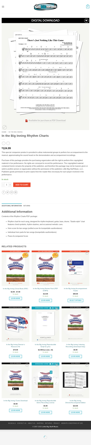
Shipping (40, 423)
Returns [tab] (26, 206)
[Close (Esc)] (22, 432)
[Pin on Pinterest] (16, 192)
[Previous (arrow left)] (2, 441)
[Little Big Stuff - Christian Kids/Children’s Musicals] (45, 6)
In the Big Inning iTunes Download (16, 400)
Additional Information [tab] (12, 206)
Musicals (12, 423)
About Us (31, 423)
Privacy (57, 423)
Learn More (15, 298)
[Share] (15, 432)
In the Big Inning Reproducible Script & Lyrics (45, 345)
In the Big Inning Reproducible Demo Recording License (45, 402)
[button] (3, 6)
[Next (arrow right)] (9, 441)
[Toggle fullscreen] (9, 432)
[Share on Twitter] (8, 192)
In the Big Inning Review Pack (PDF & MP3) (45, 289)
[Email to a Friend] (12, 192)
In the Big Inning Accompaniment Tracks (75, 289)
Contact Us (21, 423)
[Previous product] (8, 143)
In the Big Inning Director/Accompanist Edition (75, 402)
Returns (48, 423)
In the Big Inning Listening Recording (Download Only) (75, 345)
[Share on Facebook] (4, 192)
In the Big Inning (16, 132)
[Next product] (3, 143)
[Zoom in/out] (2, 432)
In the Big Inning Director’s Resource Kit (15, 345)
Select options (75, 300)
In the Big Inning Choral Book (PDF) (15, 288)
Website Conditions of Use (72, 423)
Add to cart (21, 185)
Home (4, 132)
